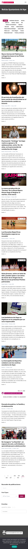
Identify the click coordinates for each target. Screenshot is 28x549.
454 (18, 477)
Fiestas (12, 26)
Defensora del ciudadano (11, 24)
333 (15, 475)
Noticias (22, 20)
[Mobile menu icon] (25, 2)
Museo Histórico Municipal (10, 28)
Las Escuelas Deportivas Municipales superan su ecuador (11, 234)
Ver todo (5, 20)
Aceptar (14, 546)
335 (23, 475)
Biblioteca (7, 22)
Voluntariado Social (8, 32)
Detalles (3, 77)
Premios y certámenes (19, 32)
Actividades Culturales (14, 20)
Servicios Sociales (8, 151)
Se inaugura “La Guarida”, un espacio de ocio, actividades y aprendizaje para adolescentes (14, 444)
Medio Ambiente (19, 26)
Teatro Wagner (15, 30)
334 (19, 475)
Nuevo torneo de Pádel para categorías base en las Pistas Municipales (13, 56)
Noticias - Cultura (15, 22)
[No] (26, 543)
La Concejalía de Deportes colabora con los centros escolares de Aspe (12, 363)
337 (11, 477)
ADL (22, 22)
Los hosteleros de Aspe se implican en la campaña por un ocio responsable (13, 319)
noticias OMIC (21, 28)
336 (7, 477)
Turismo (22, 30)
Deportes (20, 24)
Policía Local (6, 30)
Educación (7, 26)
